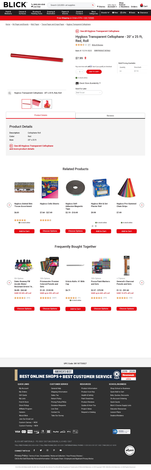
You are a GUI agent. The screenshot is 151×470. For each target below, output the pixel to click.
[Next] (141, 205)
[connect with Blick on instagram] (47, 452)
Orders (134, 7)
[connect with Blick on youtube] (60, 452)
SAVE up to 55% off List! (49, 293)
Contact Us (55, 412)
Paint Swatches (87, 398)
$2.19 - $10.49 (72, 212)
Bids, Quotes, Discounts (119, 395)
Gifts (124, 13)
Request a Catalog (88, 412)
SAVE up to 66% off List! (100, 293)
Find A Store (24, 402)
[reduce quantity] (77, 72)
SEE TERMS (89, 18)
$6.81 (16, 212)
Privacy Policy (21, 455)
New (116, 13)
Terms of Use (34, 456)
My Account (23, 388)
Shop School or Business (120, 388)
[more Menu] (94, 15)
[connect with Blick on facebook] (34, 452)
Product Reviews (87, 402)
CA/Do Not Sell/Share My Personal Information (32, 459)
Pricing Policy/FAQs (58, 402)
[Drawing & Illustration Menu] (51, 15)
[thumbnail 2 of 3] (37, 104)
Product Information (89, 388)
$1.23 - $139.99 (46, 290)
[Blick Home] (15, 5)
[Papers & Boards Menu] (65, 15)
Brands (104, 13)
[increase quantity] (82, 72)
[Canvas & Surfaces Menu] (22, 15)
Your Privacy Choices (74, 456)
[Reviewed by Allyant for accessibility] (129, 450)
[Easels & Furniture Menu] (79, 15)
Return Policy (56, 398)
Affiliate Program (25, 409)
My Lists (22, 398)
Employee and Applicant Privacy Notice (79, 459)
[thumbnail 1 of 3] (26, 104)
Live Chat (54, 409)
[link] (35, 7)
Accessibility (45, 456)
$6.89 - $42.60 (20, 290)
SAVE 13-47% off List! (125, 293)
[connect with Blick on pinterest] (54, 452)
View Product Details (102, 50)
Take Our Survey (57, 415)
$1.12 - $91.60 (123, 290)
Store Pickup (24, 405)
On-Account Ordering (118, 398)
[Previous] (9, 205)
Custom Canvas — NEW (28, 422)
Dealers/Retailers (117, 415)
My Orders (23, 392)
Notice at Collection (58, 456)
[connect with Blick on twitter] (40, 452)
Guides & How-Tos (88, 405)
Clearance (144, 13)
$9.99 (93, 212)
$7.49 (119, 212)
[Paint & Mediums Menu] (8, 15)
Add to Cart (24, 231)
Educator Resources (118, 409)
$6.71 (68, 290)
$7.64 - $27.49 (46, 212)
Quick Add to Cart (117, 392)
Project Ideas (86, 409)
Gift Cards (23, 395)
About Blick (23, 415)
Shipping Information (59, 392)
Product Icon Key (88, 392)
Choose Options (50, 231)
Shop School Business (124, 5)
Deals (133, 13)
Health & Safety (87, 395)
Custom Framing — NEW (28, 426)
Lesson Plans (115, 412)
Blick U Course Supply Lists (120, 405)
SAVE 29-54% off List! (22, 293)
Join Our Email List (26, 419)
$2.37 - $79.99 (97, 290)
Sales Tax (55, 395)
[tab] (41, 115)
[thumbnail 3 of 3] (47, 104)
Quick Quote (115, 402)
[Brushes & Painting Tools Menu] (37, 15)
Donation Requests (58, 405)
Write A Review (97, 45)
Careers (22, 412)
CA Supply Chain (57, 459)
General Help (56, 388)
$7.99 (79, 58)
